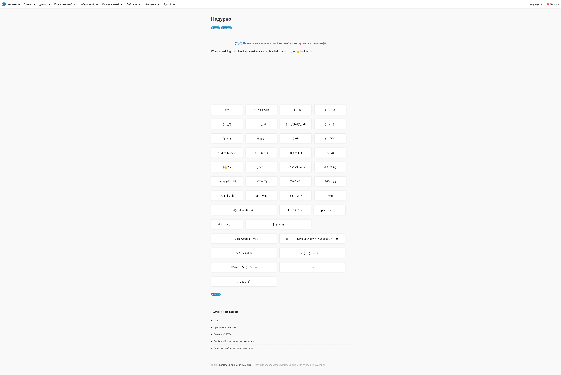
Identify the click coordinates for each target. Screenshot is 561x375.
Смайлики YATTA (222, 334)
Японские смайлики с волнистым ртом (233, 347)
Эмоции (215, 28)
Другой (168, 4)
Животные (150, 4)
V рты (217, 320)
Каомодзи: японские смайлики (235, 365)
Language (534, 4)
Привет (28, 4)
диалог (43, 4)
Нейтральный (87, 4)
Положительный (63, 4)
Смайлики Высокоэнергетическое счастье (235, 341)
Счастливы (226, 28)
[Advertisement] (280, 77)
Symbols (553, 4)
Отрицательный (110, 4)
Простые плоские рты (225, 327)
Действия (132, 4)
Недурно (216, 294)
